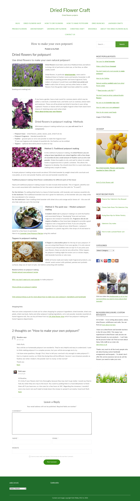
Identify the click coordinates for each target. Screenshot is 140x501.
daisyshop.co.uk (101, 344)
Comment (17, 411)
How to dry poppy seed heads (106, 112)
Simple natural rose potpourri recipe (25, 272)
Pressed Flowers (19, 29)
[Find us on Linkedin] (109, 260)
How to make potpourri (77, 23)
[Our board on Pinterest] (105, 260)
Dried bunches (98, 23)
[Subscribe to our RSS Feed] (113, 260)
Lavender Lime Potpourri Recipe (31, 233)
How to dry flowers (54, 23)
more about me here (108, 325)
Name (15, 438)
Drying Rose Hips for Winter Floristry (113, 215)
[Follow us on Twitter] (101, 260)
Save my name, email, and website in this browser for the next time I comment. (52, 456)
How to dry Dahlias (102, 78)
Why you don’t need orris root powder (26, 279)
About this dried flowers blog (114, 29)
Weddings (92, 29)
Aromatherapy (36, 29)
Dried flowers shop (32, 23)
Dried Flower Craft (70, 10)
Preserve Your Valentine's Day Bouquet (114, 199)
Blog (18, 23)
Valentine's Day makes (109, 223)
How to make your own (107, 107)
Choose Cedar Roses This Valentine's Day (115, 207)
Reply (18, 365)
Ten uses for (105, 61)
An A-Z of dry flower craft (105, 182)
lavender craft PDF (106, 90)
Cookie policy (54, 482)
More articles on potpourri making (24, 287)
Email (55, 438)
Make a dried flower (106, 66)
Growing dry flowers (56, 29)
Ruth (57, 49)
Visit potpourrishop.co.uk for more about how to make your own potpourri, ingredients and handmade (49, 297)
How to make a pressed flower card (113, 232)
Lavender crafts (115, 23)
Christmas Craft (77, 29)
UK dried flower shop (56, 316)
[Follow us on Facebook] (98, 260)
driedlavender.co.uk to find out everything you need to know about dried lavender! (111, 299)
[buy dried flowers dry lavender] (111, 163)
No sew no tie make (107, 102)
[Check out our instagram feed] (116, 260)
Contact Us (70, 34)
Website (15, 448)
